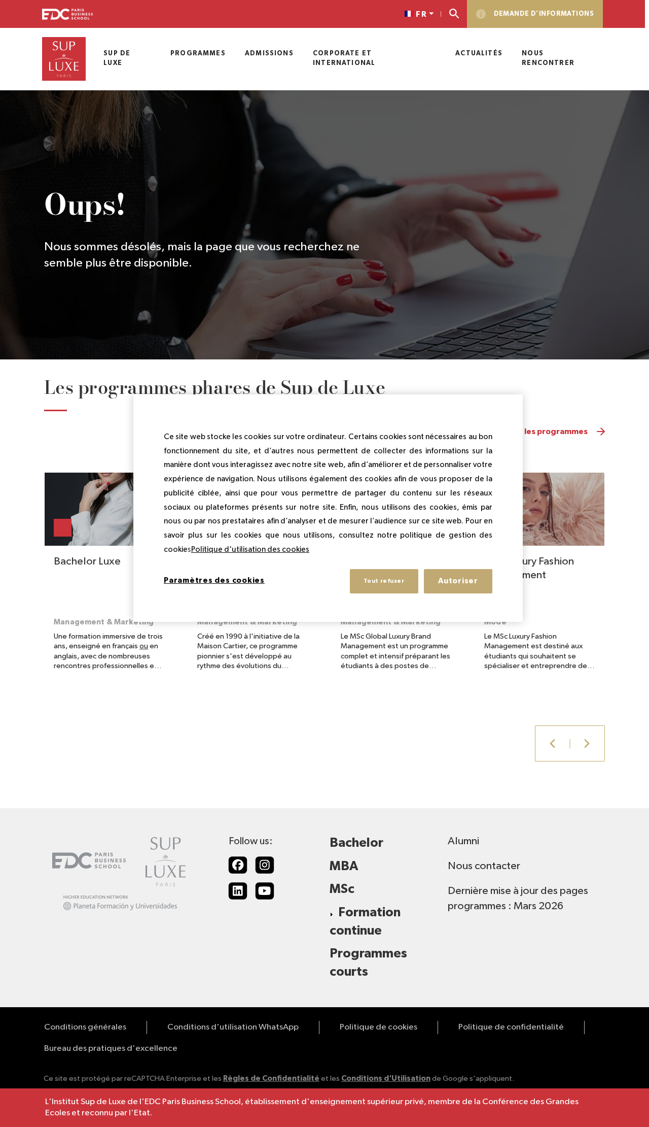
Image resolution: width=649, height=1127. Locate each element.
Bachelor (356, 843)
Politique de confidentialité (511, 1027)
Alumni (463, 841)
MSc (342, 889)
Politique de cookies (378, 1027)
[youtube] (265, 891)
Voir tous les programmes (538, 431)
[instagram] (265, 865)
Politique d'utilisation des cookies (250, 549)
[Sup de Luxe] (64, 59)
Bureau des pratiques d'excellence (110, 1048)
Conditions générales (85, 1027)
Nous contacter (484, 866)
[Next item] (587, 743)
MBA (344, 866)
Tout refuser (384, 581)
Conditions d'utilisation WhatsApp (233, 1027)
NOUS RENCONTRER (548, 58)
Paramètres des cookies (214, 580)
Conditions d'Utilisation (385, 1078)
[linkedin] (238, 891)
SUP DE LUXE (116, 58)
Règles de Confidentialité (271, 1078)
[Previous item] (552, 743)
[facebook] (238, 865)
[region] (328, 508)
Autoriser (458, 581)
